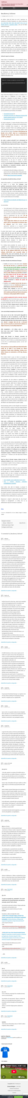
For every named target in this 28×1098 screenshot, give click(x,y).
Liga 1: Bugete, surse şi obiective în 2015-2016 (14, 480)
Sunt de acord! (18, 1096)
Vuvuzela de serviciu (8, 113)
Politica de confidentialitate (14, 1090)
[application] (14, 85)
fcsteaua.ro (18, 1083)
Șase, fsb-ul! (22, 523)
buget (20, 512)
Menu (14, 7)
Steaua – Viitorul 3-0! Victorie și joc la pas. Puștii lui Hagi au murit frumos (8, 525)
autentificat (10, 1037)
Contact (14, 1092)
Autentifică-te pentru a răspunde (8, 590)
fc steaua (24, 512)
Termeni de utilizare (14, 1088)
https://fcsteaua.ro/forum (8, 5)
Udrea (2, 514)
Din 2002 (19, 1086)
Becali (17, 512)
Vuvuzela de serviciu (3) (9, 119)
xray (4, 16)
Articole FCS (8, 512)
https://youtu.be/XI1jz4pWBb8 (15, 175)
